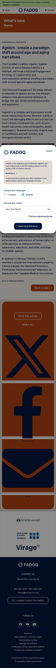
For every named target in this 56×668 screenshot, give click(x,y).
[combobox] (28, 209)
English (29, 194)
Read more (10, 173)
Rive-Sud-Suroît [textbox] (13, 209)
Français (12, 194)
